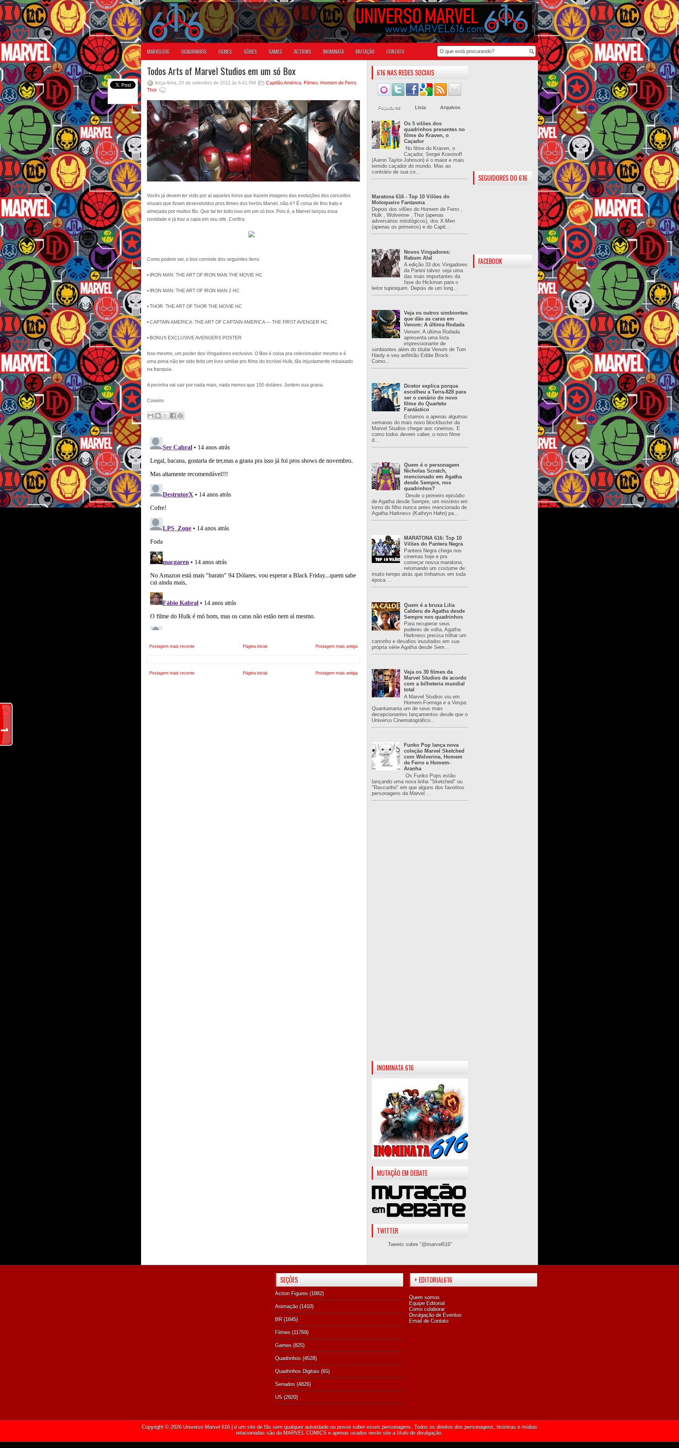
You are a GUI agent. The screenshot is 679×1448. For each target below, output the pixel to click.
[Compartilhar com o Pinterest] (180, 416)
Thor (152, 90)
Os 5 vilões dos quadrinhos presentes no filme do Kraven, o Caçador (434, 132)
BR (278, 1319)
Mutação (365, 51)
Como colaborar (427, 1309)
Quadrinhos (288, 1358)
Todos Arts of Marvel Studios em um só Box (221, 70)
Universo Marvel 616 (206, 1427)
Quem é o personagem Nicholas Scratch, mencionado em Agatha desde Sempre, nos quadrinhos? (433, 476)
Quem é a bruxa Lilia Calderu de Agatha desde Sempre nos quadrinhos (434, 611)
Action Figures (291, 1293)
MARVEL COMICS (305, 1433)
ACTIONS (302, 51)
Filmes (311, 83)
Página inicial (255, 646)
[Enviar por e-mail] (150, 416)
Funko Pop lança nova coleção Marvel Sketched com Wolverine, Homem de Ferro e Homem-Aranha (434, 757)
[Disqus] (253, 532)
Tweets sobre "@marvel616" (420, 1244)
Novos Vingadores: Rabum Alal (427, 255)
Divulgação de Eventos (435, 1315)
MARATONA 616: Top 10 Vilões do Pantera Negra (433, 541)
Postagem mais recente (172, 646)
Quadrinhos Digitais (297, 1371)
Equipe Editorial (427, 1303)
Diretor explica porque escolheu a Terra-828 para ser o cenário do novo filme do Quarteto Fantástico (435, 397)
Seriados (285, 1384)
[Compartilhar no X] (165, 416)
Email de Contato (428, 1321)
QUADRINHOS (194, 51)
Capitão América (283, 83)
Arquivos (450, 107)
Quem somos (424, 1297)
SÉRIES (250, 51)
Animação (286, 1306)
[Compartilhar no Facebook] (173, 416)
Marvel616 (158, 51)
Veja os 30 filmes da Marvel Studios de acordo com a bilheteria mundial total (435, 681)
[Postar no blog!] (158, 416)
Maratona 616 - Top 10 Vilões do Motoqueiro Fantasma (411, 199)
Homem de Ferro (338, 83)
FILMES (225, 51)
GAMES (275, 51)
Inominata (333, 51)
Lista (420, 107)
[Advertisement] (420, 937)
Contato (395, 51)
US (278, 1397)
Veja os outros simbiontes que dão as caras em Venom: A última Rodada (436, 319)
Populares (389, 107)
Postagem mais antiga (337, 646)
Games (283, 1345)
